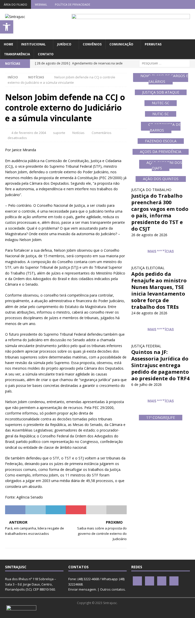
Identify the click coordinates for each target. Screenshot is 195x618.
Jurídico (64, 44)
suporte (59, 132)
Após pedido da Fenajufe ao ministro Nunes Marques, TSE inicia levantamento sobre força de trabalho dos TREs (159, 290)
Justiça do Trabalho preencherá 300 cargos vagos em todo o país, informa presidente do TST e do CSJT (159, 212)
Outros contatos (112, 589)
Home (8, 44)
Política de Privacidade (72, 4)
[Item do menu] (160, 4)
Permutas (153, 44)
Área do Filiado (15, 4)
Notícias (78, 132)
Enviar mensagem (82, 589)
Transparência (17, 54)
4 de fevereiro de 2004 (28, 132)
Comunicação (121, 44)
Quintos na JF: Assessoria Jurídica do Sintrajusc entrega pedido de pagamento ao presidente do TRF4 (160, 365)
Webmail (41, 4)
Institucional (33, 44)
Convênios (92, 44)
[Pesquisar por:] (164, 63)
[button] (6, 26)
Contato (46, 54)
